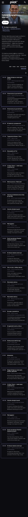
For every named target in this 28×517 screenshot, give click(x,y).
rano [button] (18, 66)
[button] (26, 73)
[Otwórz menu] (3, 2)
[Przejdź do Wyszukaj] (24, 2)
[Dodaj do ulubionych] (11, 22)
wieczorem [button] (23, 66)
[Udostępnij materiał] (15, 22)
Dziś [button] (10, 66)
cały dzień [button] (23, 68)
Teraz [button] (14, 66)
